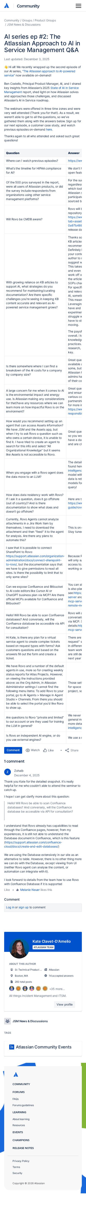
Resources (19, 1125)
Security (17, 1173)
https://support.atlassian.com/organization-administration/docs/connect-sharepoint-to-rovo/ (35, 560)
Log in (10, 907)
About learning (21, 1119)
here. (49, 129)
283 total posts (23, 981)
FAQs (16, 1098)
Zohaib (19, 770)
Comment (13, 750)
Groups (27, 20)
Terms (16, 1167)
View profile (65, 1004)
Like (7, 889)
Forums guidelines (23, 1105)
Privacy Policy (21, 1161)
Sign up (23, 907)
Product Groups (45, 20)
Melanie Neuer (30, 889)
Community (28, 6)
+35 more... (57, 989)
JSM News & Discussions (23, 24)
